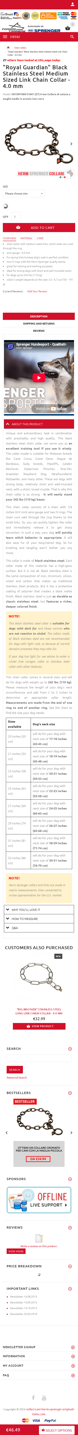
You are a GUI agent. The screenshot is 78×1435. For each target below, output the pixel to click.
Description (39, 316)
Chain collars (20, 47)
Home (8, 47)
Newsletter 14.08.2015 (23, 1296)
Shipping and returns (39, 323)
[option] (39, 142)
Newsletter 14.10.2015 (23, 1308)
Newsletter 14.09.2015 (23, 1302)
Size (5, 186)
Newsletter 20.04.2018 (23, 1314)
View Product (43, 1026)
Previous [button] (6, 143)
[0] (67, 30)
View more (16, 1251)
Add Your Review (37, 291)
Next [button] (71, 143)
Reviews (38, 330)
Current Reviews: (13, 291)
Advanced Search (17, 1077)
